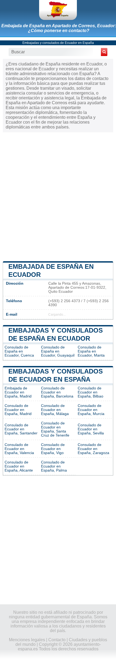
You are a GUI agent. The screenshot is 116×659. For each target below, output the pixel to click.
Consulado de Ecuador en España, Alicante (19, 466)
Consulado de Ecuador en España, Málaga (55, 410)
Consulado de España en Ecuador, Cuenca (19, 351)
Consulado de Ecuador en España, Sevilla (91, 429)
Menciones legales (27, 639)
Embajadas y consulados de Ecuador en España (58, 43)
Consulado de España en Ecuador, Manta (91, 351)
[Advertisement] (58, 196)
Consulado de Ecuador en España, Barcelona (57, 392)
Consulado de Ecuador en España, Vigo (53, 449)
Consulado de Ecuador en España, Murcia (91, 410)
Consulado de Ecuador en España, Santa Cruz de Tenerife (55, 429)
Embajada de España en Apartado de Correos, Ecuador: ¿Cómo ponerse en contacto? (58, 28)
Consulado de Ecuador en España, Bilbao (90, 392)
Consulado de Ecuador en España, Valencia (19, 449)
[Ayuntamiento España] (58, 10)
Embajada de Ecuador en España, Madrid (18, 392)
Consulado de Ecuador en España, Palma (54, 466)
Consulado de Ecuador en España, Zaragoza (93, 449)
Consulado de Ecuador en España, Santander (21, 429)
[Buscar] (104, 52)
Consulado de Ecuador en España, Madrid (18, 410)
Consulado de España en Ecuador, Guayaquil (57, 351)
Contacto (57, 639)
